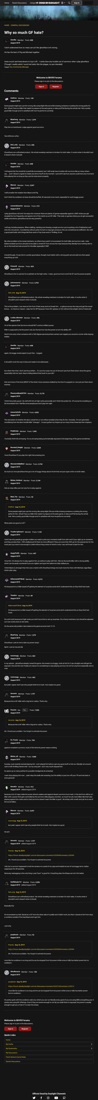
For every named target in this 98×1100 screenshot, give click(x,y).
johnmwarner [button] (16, 283)
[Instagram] (48, 1098)
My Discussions (11, 1053)
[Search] (69, 3)
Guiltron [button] (14, 98)
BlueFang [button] (14, 119)
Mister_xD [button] (14, 756)
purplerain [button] (14, 935)
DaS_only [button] (14, 145)
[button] (6, 41)
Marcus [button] (13, 185)
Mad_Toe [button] (14, 497)
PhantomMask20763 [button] (18, 393)
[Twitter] (34, 1098)
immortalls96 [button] (16, 412)
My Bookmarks (49, 1048)
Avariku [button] (13, 40)
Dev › (25, 710)
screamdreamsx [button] (17, 206)
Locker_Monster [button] (17, 318)
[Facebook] (41, 1098)
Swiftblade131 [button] (16, 882)
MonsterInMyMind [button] (17, 464)
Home (8, 1040)
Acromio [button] (14, 693)
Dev (11, 67)
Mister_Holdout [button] (16, 480)
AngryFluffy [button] (15, 553)
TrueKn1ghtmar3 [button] (17, 532)
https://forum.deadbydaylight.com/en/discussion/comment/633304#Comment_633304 (41, 855)
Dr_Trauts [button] (14, 740)
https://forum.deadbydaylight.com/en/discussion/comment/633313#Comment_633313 (41, 986)
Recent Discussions (13, 1061)
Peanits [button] (13, 710)
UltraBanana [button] (15, 971)
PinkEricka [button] (15, 431)
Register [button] (55, 87)
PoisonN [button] (14, 266)
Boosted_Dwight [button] (17, 447)
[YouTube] (56, 1098)
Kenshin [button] (14, 787)
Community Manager (21, 67)
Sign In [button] (41, 87)
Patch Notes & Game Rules (16, 1057)
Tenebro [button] (14, 595)
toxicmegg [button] (15, 656)
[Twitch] (64, 1098)
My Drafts (49, 1044)
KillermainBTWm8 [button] (17, 579)
